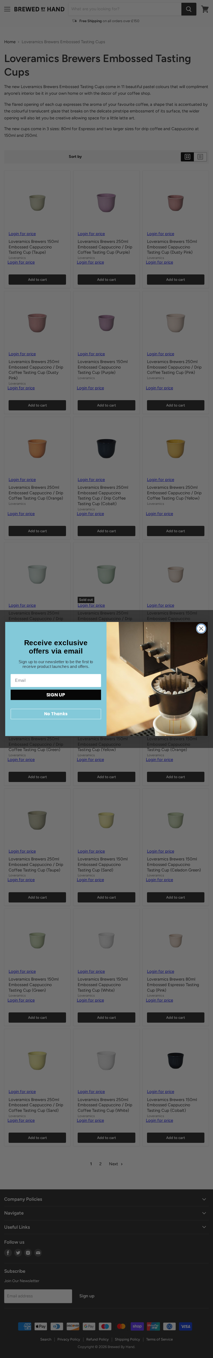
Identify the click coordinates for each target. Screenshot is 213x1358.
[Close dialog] (201, 628)
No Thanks (55, 714)
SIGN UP (55, 694)
